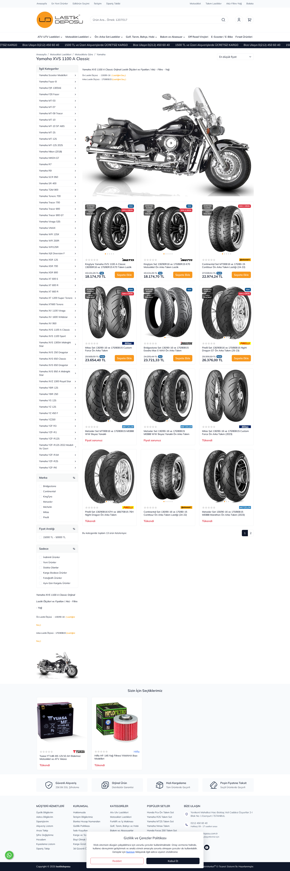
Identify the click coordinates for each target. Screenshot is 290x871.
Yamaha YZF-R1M (49, 454)
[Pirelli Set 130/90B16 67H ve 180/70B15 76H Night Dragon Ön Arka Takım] (109, 476)
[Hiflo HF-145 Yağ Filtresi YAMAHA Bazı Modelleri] (117, 722)
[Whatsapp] (9, 855)
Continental (49, 491)
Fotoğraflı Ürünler (52, 577)
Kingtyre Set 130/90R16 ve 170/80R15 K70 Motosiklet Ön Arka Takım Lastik (167, 266)
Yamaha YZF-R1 (48, 432)
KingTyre (47, 496)
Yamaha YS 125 (47, 400)
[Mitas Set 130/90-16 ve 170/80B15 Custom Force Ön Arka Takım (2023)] (226, 396)
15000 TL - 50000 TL (54, 537)
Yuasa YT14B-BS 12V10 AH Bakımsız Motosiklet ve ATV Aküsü (60, 757)
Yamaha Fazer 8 (48, 81)
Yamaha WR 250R (49, 240)
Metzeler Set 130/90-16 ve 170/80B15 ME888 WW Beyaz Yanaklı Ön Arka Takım (166, 433)
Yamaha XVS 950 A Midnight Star (54, 373)
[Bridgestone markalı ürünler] (186, 343)
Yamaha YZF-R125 (49, 438)
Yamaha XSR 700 (48, 266)
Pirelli (46, 517)
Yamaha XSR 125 (48, 259)
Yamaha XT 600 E (48, 278)
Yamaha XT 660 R (48, 291)
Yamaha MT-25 (47, 132)
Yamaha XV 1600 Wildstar (53, 317)
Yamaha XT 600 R (48, 285)
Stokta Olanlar (51, 567)
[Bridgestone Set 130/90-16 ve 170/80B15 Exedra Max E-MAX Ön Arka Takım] (168, 312)
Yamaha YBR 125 (48, 387)
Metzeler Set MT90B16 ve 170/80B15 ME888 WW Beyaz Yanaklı (109, 433)
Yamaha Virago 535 (49, 221)
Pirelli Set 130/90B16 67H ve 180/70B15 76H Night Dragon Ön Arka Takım (109, 513)
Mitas (46, 512)
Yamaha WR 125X (49, 234)
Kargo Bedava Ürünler (55, 572)
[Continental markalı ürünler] (245, 259)
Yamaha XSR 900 (48, 272)
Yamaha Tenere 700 (50, 196)
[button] (105, 254)
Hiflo (136, 751)
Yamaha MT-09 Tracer (51, 113)
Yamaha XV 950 (47, 323)
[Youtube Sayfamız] (206, 847)
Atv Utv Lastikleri (119, 812)
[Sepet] (250, 20)
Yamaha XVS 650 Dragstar (53, 365)
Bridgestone (49, 486)
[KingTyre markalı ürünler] (128, 259)
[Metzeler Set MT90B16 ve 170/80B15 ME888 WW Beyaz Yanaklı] (109, 396)
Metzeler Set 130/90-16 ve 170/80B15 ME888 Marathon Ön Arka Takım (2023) (223, 513)
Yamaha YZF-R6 (48, 467)
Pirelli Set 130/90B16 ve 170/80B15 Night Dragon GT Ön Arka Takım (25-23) (224, 349)
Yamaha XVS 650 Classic (52, 358)
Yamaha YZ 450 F (48, 413)
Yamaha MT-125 (48, 138)
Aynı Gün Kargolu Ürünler (56, 583)
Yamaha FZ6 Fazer (49, 94)
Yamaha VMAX (47, 227)
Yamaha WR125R (49, 247)
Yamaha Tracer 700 (49, 202)
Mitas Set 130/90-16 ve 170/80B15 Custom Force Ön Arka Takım (108, 349)
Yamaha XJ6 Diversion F (52, 253)
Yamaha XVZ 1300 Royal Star (55, 381)
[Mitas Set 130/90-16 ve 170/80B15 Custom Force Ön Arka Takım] (109, 312)
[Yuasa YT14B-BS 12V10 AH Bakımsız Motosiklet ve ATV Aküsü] (62, 722)
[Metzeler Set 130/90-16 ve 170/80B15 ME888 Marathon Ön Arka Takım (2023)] (226, 476)
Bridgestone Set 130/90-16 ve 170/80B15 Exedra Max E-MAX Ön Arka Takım (166, 349)
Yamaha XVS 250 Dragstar (53, 352)
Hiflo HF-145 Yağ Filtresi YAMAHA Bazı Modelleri (115, 757)
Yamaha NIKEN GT (49, 157)
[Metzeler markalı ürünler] (128, 426)
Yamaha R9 (45, 170)
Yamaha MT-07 (47, 107)
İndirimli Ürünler (51, 557)
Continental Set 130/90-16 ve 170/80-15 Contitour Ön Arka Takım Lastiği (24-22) (165, 513)
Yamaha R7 (45, 164)
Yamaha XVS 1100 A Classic (54, 329)
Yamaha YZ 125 (47, 406)
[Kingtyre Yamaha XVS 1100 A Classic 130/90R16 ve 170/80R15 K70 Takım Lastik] (109, 229)
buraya (130, 851)
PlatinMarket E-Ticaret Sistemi (218, 866)
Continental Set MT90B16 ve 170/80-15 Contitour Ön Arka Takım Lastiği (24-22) (223, 266)
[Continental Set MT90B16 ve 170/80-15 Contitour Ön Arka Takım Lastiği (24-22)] (226, 229)
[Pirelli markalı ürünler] (245, 343)
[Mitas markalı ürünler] (128, 343)
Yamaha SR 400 (47, 183)
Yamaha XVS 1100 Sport (52, 336)
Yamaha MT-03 (47, 100)
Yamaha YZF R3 (47, 425)
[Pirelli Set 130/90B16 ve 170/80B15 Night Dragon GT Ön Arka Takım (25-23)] (226, 312)
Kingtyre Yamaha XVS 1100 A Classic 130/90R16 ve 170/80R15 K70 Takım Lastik (108, 266)
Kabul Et (173, 861)
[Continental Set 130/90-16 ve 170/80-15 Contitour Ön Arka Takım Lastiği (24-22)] (168, 476)
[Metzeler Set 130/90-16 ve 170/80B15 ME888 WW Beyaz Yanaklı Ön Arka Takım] (168, 396)
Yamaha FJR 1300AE (50, 87)
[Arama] (223, 19)
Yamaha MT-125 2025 (51, 145)
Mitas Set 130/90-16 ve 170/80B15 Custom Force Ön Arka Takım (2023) (225, 433)
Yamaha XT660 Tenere (51, 304)
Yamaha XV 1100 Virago (52, 310)
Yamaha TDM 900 (48, 189)
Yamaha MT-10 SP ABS (52, 126)
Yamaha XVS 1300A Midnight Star (55, 344)
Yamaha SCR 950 (48, 177)
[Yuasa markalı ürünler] (79, 751)
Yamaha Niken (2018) (50, 151)
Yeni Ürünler (49, 562)
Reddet (117, 861)
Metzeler (48, 501)
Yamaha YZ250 (47, 419)
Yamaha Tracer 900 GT (51, 215)
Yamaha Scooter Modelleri (53, 75)
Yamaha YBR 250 (48, 394)
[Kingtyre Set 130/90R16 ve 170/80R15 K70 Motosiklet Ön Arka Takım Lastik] (168, 229)
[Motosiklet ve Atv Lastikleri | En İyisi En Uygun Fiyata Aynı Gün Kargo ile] (59, 19)
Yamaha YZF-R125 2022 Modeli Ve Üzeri (56, 446)
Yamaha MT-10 (47, 119)
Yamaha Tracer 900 (49, 208)
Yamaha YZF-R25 (48, 461)
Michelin (47, 506)
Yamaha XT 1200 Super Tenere (55, 297)
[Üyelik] (239, 20)
